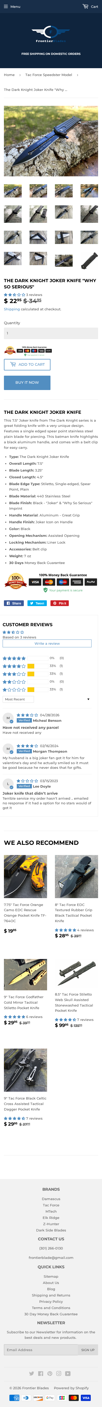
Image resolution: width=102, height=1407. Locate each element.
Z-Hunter (51, 1224)
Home (9, 75)
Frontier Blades (35, 1388)
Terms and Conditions (51, 1308)
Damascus (51, 1199)
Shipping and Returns (51, 1295)
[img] (28, 715)
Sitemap (51, 1276)
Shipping (12, 309)
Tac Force (51, 1205)
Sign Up (88, 1350)
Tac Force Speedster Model (48, 75)
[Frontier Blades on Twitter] (31, 1374)
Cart (94, 6)
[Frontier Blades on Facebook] (40, 1374)
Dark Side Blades (51, 1230)
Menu (15, 6)
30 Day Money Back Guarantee (51, 1314)
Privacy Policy (51, 1301)
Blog (51, 1289)
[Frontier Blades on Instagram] (58, 1374)
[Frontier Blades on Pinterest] (50, 1374)
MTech (51, 1211)
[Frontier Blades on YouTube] (68, 1374)
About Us (51, 1283)
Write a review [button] (47, 643)
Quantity (12, 323)
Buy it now (27, 382)
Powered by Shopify (71, 1388)
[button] (15, 295)
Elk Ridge (51, 1218)
